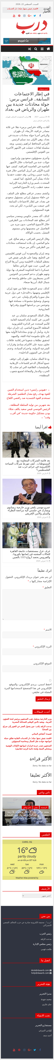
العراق (14, 117)
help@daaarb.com (40, 973)
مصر (48, 807)
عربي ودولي (43, 89)
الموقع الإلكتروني (42, 663)
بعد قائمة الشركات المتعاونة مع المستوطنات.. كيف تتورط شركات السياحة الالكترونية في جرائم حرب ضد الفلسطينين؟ (27, 465)
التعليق (47, 587)
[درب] (48, 49)
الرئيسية (7, 807)
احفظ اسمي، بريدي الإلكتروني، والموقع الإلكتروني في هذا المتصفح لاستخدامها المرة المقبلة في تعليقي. (28, 688)
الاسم (48, 629)
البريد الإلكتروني (42, 646)
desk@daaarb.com (40, 970)
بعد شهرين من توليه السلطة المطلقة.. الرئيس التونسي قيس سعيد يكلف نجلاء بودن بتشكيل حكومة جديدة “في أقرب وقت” (29, 411)
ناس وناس (39, 807)
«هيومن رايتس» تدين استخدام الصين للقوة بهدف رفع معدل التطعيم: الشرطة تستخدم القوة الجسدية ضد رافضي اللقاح (28, 394)
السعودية (21, 117)
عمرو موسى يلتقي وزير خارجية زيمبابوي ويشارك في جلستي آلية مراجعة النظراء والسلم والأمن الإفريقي (28, 510)
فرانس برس (37, 120)
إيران (27, 117)
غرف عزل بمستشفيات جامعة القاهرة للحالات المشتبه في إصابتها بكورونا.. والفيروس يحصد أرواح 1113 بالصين (30, 554)
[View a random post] (29, 49)
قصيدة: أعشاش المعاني (42, 733)
